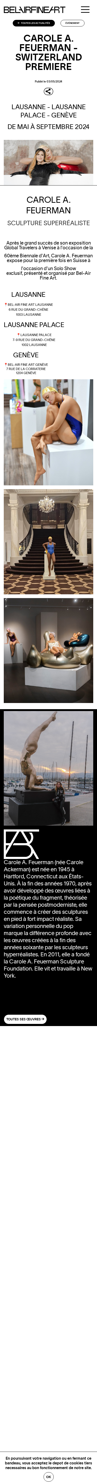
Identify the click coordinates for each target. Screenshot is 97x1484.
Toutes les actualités (35, 23)
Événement (72, 23)
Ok (48, 1477)
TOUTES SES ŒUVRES (23, 1019)
